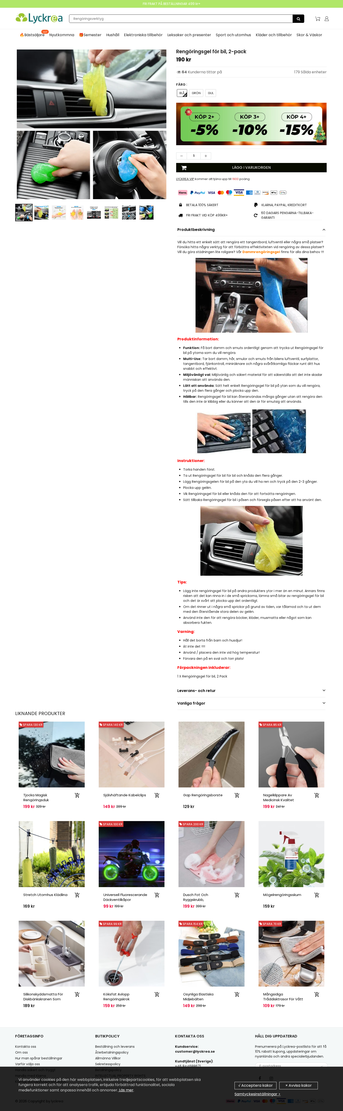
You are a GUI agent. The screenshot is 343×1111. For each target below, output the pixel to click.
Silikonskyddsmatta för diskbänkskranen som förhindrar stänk (43, 999)
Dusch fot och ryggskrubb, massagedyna (195, 899)
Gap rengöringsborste (203, 795)
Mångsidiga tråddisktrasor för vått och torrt (283, 999)
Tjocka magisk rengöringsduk (36, 797)
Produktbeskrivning (196, 229)
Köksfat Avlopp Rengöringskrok (116, 997)
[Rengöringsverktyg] (298, 18)
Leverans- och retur (196, 690)
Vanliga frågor (191, 703)
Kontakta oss (25, 1046)
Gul (211, 93)
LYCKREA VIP (185, 179)
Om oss (21, 1052)
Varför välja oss (27, 1064)
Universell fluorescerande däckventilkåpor (125, 897)
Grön (196, 93)
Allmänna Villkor (108, 1058)
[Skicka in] (322, 1066)
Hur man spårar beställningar (38, 1058)
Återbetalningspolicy (112, 1052)
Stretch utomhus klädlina (45, 894)
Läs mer (125, 1090)
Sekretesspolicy (107, 1064)
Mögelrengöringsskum (282, 894)
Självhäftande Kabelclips (124, 795)
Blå (182, 93)
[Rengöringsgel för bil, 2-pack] (91, 124)
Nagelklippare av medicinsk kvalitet (278, 797)
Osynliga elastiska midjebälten (198, 997)
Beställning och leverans (115, 1046)
